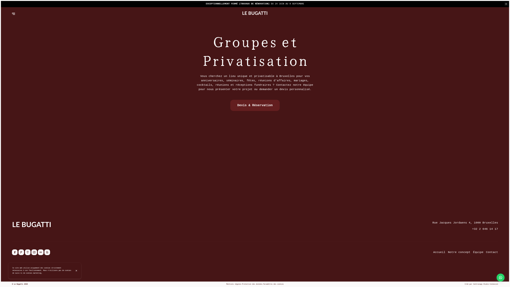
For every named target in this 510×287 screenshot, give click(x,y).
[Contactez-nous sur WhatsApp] (501, 278)
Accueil (439, 252)
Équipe (478, 252)
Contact (492, 252)
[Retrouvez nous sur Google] (28, 252)
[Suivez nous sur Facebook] (15, 252)
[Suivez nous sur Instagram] (34, 252)
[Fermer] (76, 270)
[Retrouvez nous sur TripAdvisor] (40, 252)
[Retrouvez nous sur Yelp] (47, 252)
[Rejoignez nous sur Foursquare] (21, 252)
